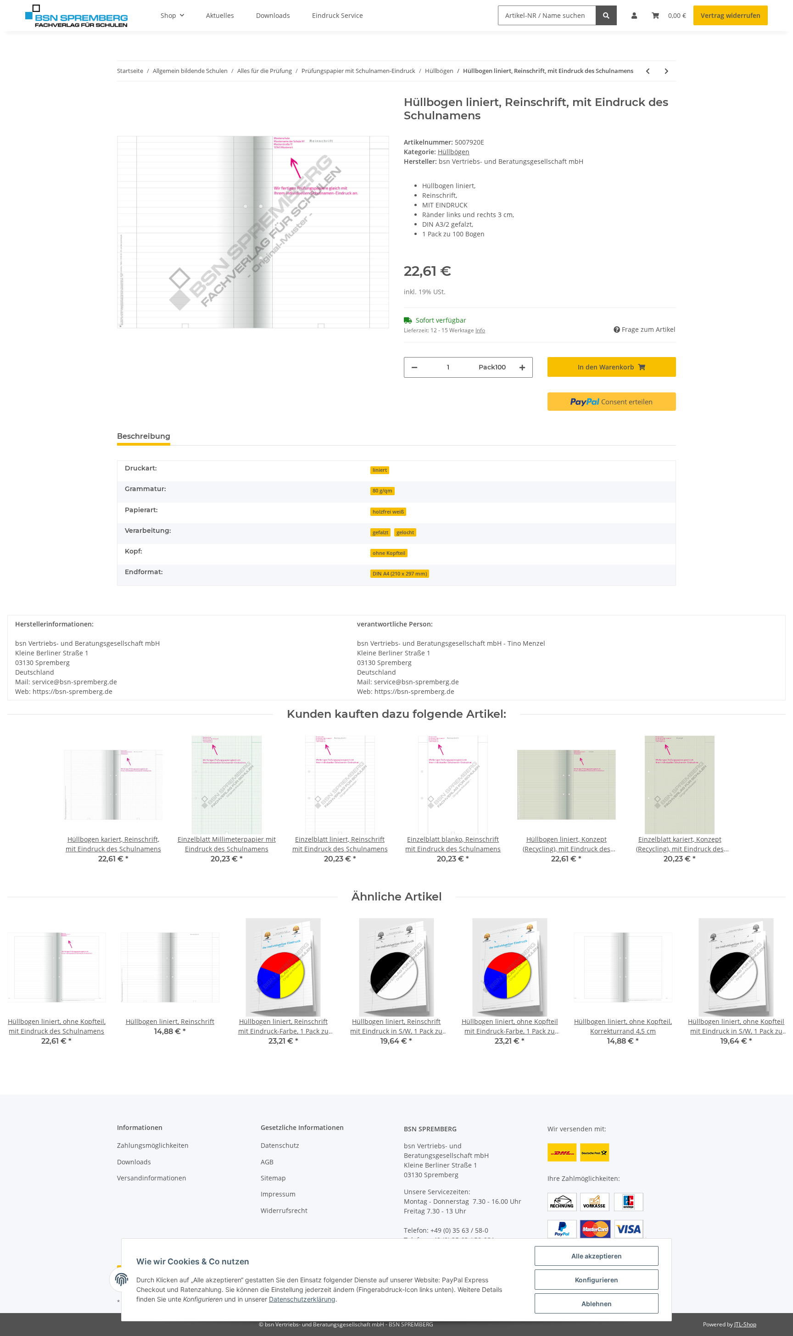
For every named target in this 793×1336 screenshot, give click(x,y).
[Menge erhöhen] (522, 367)
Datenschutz (280, 1145)
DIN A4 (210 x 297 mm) (400, 573)
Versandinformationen (151, 1178)
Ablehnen (596, 1304)
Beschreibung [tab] (143, 436)
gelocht (405, 532)
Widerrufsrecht (284, 1210)
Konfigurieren (596, 1280)
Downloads (134, 1161)
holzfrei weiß (388, 512)
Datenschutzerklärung (302, 1299)
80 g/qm (382, 490)
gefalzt (380, 532)
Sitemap (273, 1178)
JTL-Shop (745, 1324)
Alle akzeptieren (596, 1256)
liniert (380, 470)
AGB (267, 1161)
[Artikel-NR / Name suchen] (606, 15)
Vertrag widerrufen (730, 15)
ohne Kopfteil (389, 553)
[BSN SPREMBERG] (76, 15)
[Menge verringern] (414, 367)
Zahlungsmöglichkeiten (153, 1145)
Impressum (278, 1194)
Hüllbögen (453, 151)
